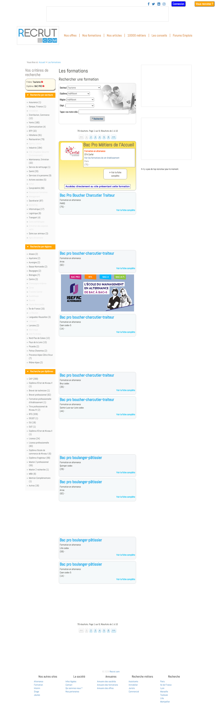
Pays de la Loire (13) (38, 342)
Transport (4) (34, 217)
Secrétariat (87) (36, 200)
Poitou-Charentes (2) (38, 350)
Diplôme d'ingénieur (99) (39, 457)
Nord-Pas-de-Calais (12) (39, 338)
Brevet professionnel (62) (40, 394)
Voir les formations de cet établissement (101, 157)
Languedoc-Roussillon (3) (40, 317)
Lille (162, 698)
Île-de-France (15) (37, 308)
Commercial (134, 691)
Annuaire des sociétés (106, 681)
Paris (162, 681)
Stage (36, 691)
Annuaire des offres (105, 688)
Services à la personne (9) (40, 175)
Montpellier (165, 701)
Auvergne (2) (34, 262)
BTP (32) (33, 130)
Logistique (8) (35, 213)
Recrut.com (115, 671)
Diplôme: (63, 93)
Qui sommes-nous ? (74, 688)
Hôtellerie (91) (35, 135)
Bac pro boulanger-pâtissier (81, 457)
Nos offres (70, 35)
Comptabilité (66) (37, 188)
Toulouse (164, 694)
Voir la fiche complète (125, 210)
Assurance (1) (35, 102)
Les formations (54, 62)
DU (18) (32, 422)
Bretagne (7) (34, 274)
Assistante (133, 681)
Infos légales (71, 681)
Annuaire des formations (107, 684)
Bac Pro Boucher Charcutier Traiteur (87, 195)
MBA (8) (32, 473)
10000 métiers (136, 35)
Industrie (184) (35, 147)
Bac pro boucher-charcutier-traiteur (87, 253)
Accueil (42, 62)
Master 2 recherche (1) (39, 469)
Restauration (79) (37, 139)
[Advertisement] (97, 234)
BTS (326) (33, 414)
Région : (63, 99)
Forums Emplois (182, 35)
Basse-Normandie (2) (38, 266)
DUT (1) (32, 426)
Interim (37, 688)
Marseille (164, 691)
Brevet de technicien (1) (39, 390)
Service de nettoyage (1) (39, 167)
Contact (69, 684)
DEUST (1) (33, 418)
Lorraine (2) (34, 325)
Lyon (162, 688)
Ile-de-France (165, 684)
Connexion (178, 4)
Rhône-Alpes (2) (36, 362)
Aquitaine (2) (34, 258)
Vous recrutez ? (204, 4)
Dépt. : (63, 105)
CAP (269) (33, 378)
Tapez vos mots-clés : (69, 111)
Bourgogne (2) (35, 270)
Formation (38, 684)
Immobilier (133, 684)
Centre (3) (33, 279)
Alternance (38, 681)
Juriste (132, 688)
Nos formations (91, 35)
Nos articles (114, 35)
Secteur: (63, 87)
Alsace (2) (33, 253)
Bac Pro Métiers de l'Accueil (108, 145)
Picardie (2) (34, 346)
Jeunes (37, 694)
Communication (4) (37, 126)
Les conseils (159, 35)
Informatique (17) (36, 209)
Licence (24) (34, 438)
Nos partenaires (72, 691)
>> (113, 136)
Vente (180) (34, 122)
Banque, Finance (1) (37, 106)
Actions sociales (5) (37, 179)
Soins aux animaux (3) (38, 233)
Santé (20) (33, 171)
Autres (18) (34, 485)
